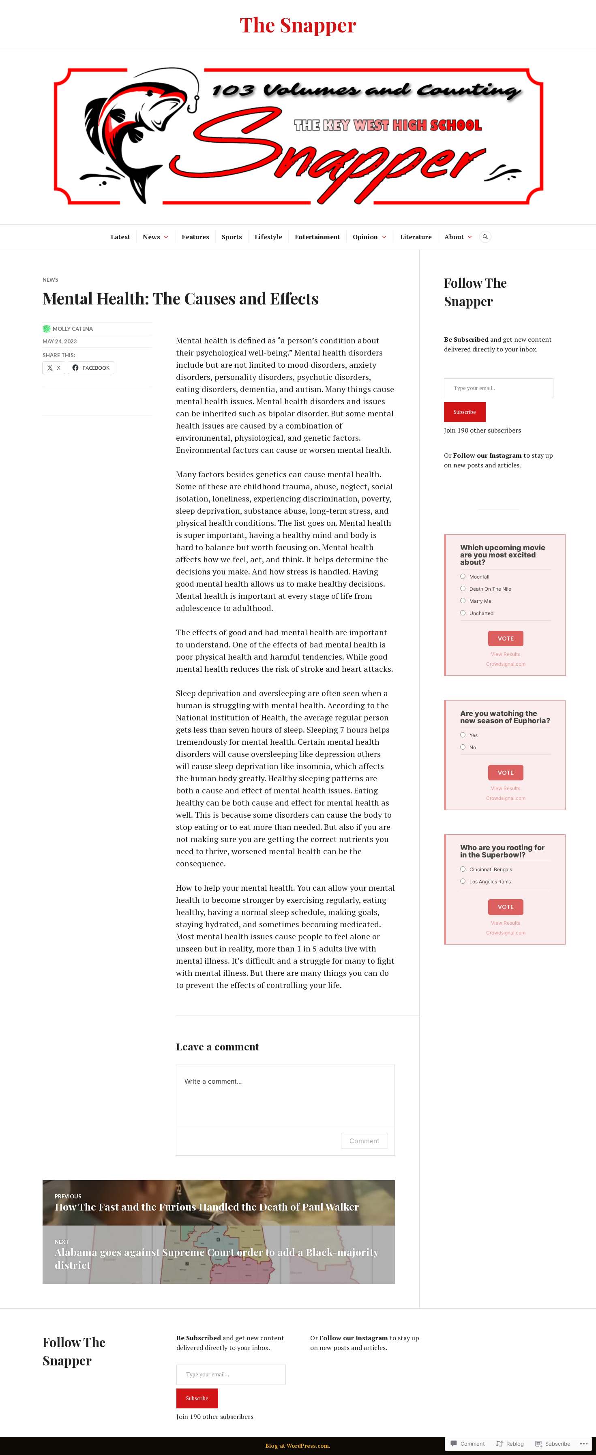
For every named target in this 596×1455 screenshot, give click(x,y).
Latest (120, 236)
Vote (506, 638)
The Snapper (298, 24)
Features (195, 236)
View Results (505, 654)
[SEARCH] (485, 237)
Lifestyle (268, 236)
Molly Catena (73, 329)
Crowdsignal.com (505, 664)
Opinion (365, 236)
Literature (416, 236)
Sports (232, 236)
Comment (364, 1141)
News (151, 236)
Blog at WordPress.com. (298, 1445)
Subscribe (465, 412)
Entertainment (317, 236)
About (454, 236)
